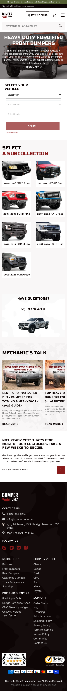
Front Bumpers (11, 568)
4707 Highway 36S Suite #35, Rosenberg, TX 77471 (33, 526)
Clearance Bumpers (14, 577)
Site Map (7, 586)
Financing (39, 612)
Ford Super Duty (12, 598)
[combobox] (33, 26)
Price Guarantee (43, 616)
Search (32, 126)
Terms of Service (43, 629)
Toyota (38, 591)
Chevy (37, 564)
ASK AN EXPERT (36, 309)
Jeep (36, 582)
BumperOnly (30, 681)
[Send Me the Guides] (61, 470)
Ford (36, 573)
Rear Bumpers (10, 573)
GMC (36, 577)
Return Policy (41, 634)
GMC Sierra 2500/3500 (15, 607)
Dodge (37, 568)
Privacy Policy (42, 625)
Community (40, 638)
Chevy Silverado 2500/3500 (12, 613)
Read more (10, 424)
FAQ (36, 607)
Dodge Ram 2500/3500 (16, 603)
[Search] (60, 26)
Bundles (7, 564)
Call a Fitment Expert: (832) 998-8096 (20, 6)
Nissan (37, 586)
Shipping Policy (43, 620)
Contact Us (40, 643)
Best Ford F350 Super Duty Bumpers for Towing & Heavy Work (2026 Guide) (20, 399)
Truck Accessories (13, 582)
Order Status (41, 603)
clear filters (12, 133)
